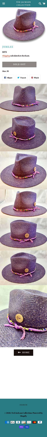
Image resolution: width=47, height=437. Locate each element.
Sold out (19, 64)
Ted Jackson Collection (23, 3)
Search (23, 405)
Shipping (6, 55)
